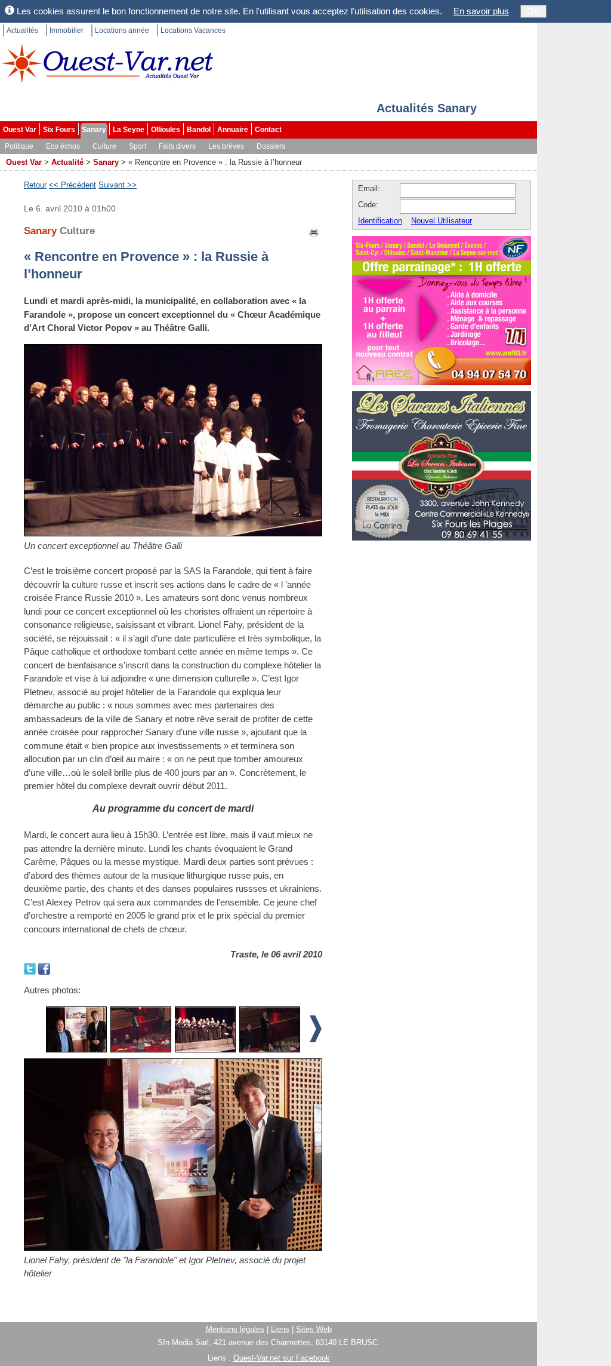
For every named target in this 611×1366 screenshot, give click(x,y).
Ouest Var (19, 129)
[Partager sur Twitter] (31, 968)
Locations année (122, 30)
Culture (104, 146)
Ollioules (165, 129)
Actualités (22, 30)
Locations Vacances (193, 30)
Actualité (67, 162)
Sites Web (314, 1329)
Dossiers (271, 146)
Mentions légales (235, 1329)
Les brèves (226, 146)
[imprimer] (314, 231)
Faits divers (177, 146)
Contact (268, 129)
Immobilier (67, 30)
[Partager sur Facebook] (44, 968)
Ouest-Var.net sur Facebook (281, 1357)
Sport (137, 146)
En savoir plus (481, 11)
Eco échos (63, 146)
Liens (280, 1329)
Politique (19, 146)
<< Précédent (72, 184)
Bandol (199, 129)
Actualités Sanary (427, 108)
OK (533, 11)
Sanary (94, 129)
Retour (35, 184)
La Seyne (128, 129)
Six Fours (59, 129)
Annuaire (232, 129)
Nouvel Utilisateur (441, 220)
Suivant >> (117, 184)
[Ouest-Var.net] (107, 63)
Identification (380, 220)
